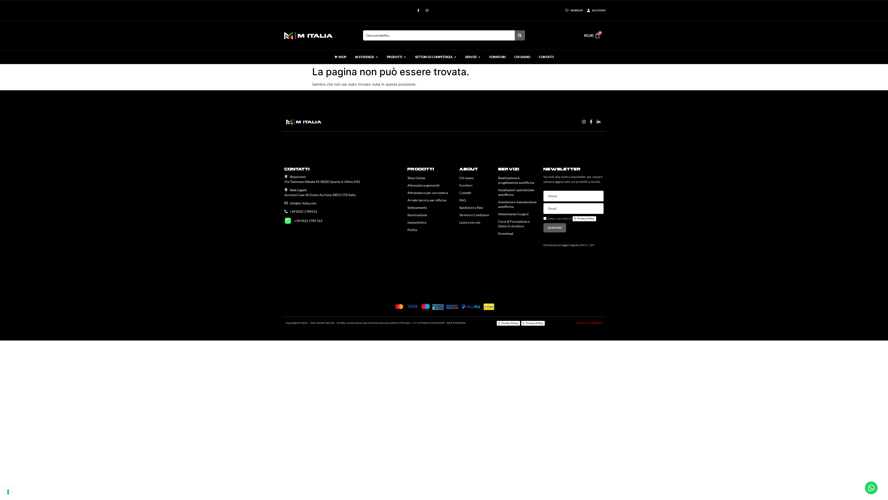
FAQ (462, 200)
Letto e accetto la (571, 218)
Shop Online (416, 178)
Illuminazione (417, 215)
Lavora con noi (469, 222)
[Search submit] (520, 35)
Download (505, 233)
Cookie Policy (509, 323)
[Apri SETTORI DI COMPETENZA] (455, 57)
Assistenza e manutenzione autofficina (517, 204)
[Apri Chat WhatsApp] (871, 487)
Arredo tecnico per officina (426, 200)
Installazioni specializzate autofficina (516, 192)
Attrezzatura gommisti (423, 185)
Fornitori (465, 185)
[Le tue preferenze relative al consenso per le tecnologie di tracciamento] (8, 492)
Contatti (465, 193)
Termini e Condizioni (474, 215)
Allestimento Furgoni (513, 214)
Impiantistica (416, 222)
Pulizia (412, 230)
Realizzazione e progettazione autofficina (516, 180)
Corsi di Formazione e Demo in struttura (514, 223)
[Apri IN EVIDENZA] (376, 57)
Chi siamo (466, 178)
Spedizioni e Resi (471, 207)
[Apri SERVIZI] (479, 57)
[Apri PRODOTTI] (405, 57)
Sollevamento (417, 207)
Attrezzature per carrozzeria (427, 193)
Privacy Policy (585, 218)
